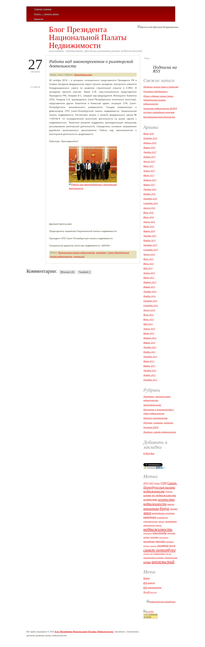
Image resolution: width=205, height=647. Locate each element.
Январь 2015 (149, 286)
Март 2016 (148, 226)
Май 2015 (148, 268)
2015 (151, 483)
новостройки (159, 533)
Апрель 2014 (149, 328)
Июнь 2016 (148, 217)
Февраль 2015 (149, 282)
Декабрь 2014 (149, 291)
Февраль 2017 (149, 179)
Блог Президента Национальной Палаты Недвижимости (88, 37)
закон (147, 513)
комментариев (152, 587)
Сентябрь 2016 (150, 203)
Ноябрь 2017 (149, 156)
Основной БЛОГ (151, 427)
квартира (149, 517)
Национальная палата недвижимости (76, 252)
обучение (171, 533)
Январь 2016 (149, 231)
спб (151, 553)
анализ (170, 504)
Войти (146, 578)
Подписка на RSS (165, 69)
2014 (145, 483)
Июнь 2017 (148, 166)
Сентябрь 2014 (150, 305)
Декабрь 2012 (149, 370)
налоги (159, 525)
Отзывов (35, 82)
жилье (174, 509)
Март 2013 (148, 361)
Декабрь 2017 (149, 152)
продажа (170, 541)
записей (149, 582)
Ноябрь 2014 (149, 296)
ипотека (170, 513)
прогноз (161, 541)
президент (101, 252)
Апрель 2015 (149, 272)
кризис (161, 521)
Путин (157, 483)
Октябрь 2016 (150, 198)
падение (146, 537)
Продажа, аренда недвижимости (159, 431)
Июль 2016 (148, 212)
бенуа (164, 508)
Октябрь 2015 (150, 245)
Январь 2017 (149, 184)
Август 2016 (149, 207)
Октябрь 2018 (150, 138)
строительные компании (153, 557)
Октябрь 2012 (150, 379)
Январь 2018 (149, 147)
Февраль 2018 (149, 142)
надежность (149, 525)
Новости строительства (155, 418)
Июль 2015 (148, 258)
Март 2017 (148, 175)
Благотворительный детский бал (159, 116)
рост (172, 545)
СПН (163, 483)
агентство (150, 499)
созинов (146, 554)
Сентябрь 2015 (150, 249)
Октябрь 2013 (150, 356)
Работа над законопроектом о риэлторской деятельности (91, 63)
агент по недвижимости (159, 495)
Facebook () (84, 272)
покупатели (163, 537)
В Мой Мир (148, 453)
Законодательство (83, 74)
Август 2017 (149, 161)
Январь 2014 (149, 342)
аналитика (151, 508)
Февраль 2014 (149, 337)
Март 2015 (148, 277)
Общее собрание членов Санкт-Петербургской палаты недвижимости (158, 100)
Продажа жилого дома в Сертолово (160, 86)
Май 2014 (148, 324)
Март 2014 (148, 333)
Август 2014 (149, 310)
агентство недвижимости (159, 501)
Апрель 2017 (149, 170)
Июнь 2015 (148, 263)
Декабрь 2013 (149, 347)
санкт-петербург (159, 550)
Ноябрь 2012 (149, 375)
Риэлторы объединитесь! (155, 91)
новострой (147, 533)
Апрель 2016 (149, 221)
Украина (168, 491)
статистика (159, 553)
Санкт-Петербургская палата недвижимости (160, 487)
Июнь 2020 (148, 133)
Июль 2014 (148, 314)
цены (147, 562)
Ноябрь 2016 (149, 193)
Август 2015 (149, 254)
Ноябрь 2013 (149, 351)
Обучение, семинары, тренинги (158, 422)
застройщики (158, 513)
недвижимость (157, 529)
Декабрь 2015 (149, 235)
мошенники (171, 521)
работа (146, 546)
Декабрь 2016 (149, 189)
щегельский (79, 256)
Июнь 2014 (148, 319)
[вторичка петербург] (161, 601)
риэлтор (163, 545)
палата (154, 537)
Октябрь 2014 (150, 300)
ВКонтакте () (67, 272)
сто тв (168, 553)
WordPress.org (150, 592)
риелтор (153, 546)
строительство (170, 557)
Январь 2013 (149, 365)
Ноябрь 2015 (149, 240)
